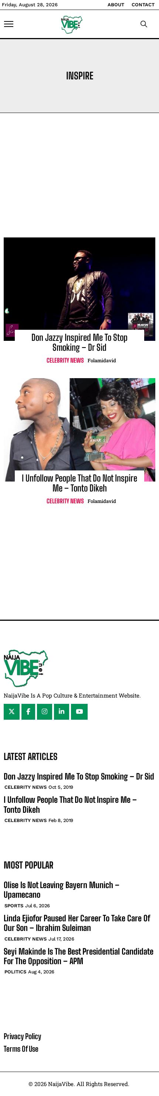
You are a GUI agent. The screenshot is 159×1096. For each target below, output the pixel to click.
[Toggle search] (144, 24)
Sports (13, 905)
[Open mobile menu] (8, 24)
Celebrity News (65, 360)
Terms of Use (21, 1048)
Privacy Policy (22, 1036)
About (116, 4)
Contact (143, 4)
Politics (15, 972)
